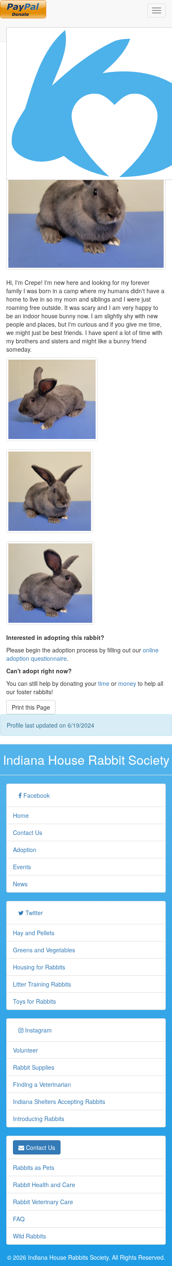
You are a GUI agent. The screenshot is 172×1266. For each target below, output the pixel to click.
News (20, 884)
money (127, 683)
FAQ (19, 1219)
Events (22, 867)
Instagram (37, 1030)
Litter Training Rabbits (42, 984)
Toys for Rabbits (34, 1001)
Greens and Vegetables (44, 950)
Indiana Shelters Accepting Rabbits (59, 1101)
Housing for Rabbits (39, 967)
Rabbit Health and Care (44, 1184)
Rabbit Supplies (33, 1067)
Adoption (24, 849)
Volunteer (25, 1050)
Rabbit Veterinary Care (43, 1201)
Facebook (36, 795)
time (103, 683)
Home (21, 815)
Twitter (33, 912)
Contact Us (27, 832)
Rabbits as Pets (33, 1167)
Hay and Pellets (33, 933)
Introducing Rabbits (38, 1118)
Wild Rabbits (29, 1236)
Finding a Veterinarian (42, 1084)
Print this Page (31, 707)
